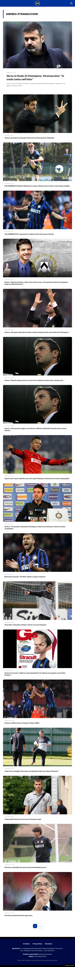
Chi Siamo (26, 944)
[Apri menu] (71, 3)
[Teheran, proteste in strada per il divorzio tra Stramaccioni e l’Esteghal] (37, 117)
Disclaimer (48, 944)
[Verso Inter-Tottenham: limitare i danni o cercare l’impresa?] (37, 604)
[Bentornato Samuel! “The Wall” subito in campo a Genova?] (37, 556)
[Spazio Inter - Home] (37, 3)
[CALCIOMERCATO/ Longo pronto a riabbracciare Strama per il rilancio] (37, 214)
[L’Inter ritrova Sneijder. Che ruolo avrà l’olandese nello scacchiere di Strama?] (37, 751)
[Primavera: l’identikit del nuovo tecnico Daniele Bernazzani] (37, 847)
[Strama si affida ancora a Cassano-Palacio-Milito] (37, 702)
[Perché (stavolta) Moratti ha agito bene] (37, 895)
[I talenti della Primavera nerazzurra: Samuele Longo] (37, 799)
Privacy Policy (37, 944)
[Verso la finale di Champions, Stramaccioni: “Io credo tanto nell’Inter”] (37, 56)
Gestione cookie (69, 965)
